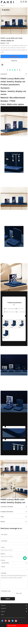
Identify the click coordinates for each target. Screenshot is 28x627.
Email (2, 547)
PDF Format (2, 64)
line (10, 70)
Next (25, 21)
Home (2, 5)
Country (3, 560)
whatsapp (15, 70)
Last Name (4, 541)
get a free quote (14, 56)
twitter (12, 70)
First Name (4, 534)
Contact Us (14, 60)
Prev (2, 21)
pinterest (17, 70)
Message (3, 573)
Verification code (6, 591)
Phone (3, 566)
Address (3, 554)
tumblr (19, 70)
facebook (7, 70)
